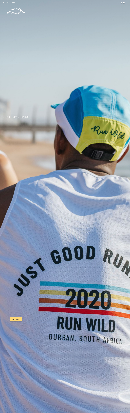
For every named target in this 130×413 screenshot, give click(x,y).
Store (4, 3)
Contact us (13, 3)
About (8, 3)
